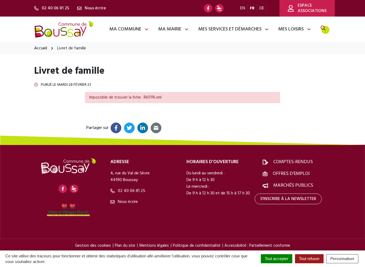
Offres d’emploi (291, 174)
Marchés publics (293, 185)
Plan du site (125, 245)
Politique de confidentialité (196, 245)
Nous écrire (127, 201)
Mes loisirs (291, 29)
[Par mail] (156, 128)
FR (252, 8)
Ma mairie (169, 29)
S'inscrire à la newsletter (288, 198)
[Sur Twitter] (129, 128)
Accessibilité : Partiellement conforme (257, 245)
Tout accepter (276, 258)
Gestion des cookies (93, 245)
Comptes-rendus (293, 162)
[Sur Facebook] (116, 128)
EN (242, 8)
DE (261, 8)
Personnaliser (342, 258)
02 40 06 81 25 (131, 190)
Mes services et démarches (230, 29)
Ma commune (125, 29)
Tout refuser (309, 258)
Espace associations (312, 8)
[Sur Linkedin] (142, 128)
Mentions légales (154, 245)
